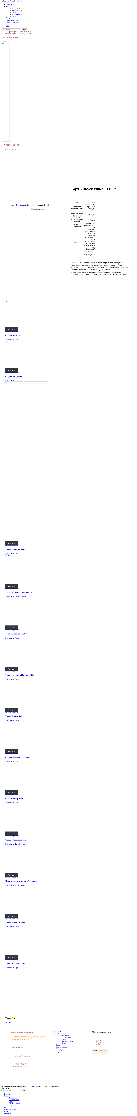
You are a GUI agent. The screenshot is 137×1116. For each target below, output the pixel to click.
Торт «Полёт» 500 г (14, 716)
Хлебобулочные (17, 14)
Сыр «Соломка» (13, 335)
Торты (14, 12)
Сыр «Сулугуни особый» (17, 757)
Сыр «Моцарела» (13, 376)
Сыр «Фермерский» (14, 799)
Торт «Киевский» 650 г (16, 634)
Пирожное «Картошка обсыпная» (21, 881)
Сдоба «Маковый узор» (16, 840)
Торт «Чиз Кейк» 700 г (15, 963)
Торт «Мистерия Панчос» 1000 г (20, 675)
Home (12, 205)
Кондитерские (17, 10)
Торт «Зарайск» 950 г (15, 549)
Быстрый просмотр (12, 331)
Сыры (14, 16)
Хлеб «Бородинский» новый (18, 592)
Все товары (16, 8)
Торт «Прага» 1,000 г (15, 922)
